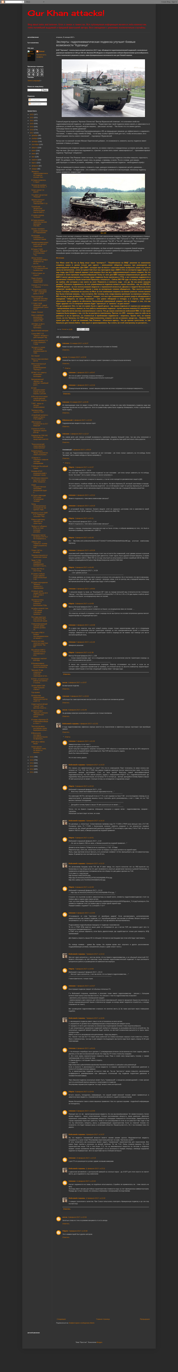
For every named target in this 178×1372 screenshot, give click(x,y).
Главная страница (103, 1319)
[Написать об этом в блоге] (80, 329)
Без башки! (35, 356)
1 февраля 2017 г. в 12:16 (85, 385)
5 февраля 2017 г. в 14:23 (95, 765)
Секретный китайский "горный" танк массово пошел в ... (39, 706)
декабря (35, 135)
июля (34, 151)
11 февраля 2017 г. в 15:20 (86, 1181)
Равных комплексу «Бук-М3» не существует (38, 521)
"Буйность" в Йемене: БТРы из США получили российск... (39, 529)
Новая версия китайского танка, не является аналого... (38, 749)
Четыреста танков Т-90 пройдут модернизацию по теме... (39, 350)
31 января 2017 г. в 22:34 (77, 357)
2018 (32, 130)
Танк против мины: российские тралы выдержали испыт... (39, 728)
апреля (35, 160)
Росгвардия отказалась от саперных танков (38, 237)
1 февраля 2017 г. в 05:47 (85, 372)
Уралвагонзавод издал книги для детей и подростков (39, 244)
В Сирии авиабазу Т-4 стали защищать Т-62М (39, 342)
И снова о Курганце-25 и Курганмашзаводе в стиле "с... (39, 721)
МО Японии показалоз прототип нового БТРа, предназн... (39, 480)
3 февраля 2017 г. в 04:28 (85, 550)
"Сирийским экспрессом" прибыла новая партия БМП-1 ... (38, 209)
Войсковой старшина (70, 724)
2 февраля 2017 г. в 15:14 (85, 495)
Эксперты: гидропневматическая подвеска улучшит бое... (39, 174)
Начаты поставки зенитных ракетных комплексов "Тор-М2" (39, 644)
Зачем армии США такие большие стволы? (38, 687)
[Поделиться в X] (83, 329)
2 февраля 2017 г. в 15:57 (77, 682)
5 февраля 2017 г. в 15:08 (78, 1231)
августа (35, 148)
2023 (32, 114)
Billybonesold (67, 420)
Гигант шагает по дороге (37, 191)
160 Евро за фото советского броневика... (38, 326)
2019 (32, 127)
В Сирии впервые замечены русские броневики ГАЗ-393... (39, 223)
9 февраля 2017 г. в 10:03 (84, 1092)
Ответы (67, 368)
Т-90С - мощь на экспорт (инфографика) (38, 405)
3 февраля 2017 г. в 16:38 (85, 625)
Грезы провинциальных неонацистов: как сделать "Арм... (38, 507)
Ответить (65, 350)
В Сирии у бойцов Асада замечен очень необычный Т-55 (39, 576)
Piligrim (71, 467)
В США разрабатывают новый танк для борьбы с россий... (39, 391)
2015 (32, 760)
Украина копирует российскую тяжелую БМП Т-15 (39, 201)
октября (35, 141)
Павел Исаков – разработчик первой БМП (37, 280)
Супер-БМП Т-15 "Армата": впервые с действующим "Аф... (39, 335)
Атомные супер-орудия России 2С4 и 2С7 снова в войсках (39, 594)
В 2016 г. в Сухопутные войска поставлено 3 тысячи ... (39, 681)
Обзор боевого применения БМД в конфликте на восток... (39, 260)
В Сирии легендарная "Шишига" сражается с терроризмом (39, 585)
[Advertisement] (117, 1297)
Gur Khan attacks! (66, 13)
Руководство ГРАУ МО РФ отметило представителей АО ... (39, 438)
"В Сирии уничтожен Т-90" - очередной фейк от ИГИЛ (39, 292)
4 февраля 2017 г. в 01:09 (77, 710)
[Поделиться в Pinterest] (88, 329)
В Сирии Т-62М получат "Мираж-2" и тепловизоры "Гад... (39, 252)
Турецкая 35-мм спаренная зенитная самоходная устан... (39, 673)
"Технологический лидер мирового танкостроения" (38, 446)
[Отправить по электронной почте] (78, 329)
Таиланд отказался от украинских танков (39, 556)
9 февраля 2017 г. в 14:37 (95, 1134)
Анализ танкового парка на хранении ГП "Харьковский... (39, 231)
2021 (32, 120)
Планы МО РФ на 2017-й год (37, 570)
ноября (35, 138)
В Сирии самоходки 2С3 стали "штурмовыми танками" (38, 498)
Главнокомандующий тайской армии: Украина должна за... (39, 626)
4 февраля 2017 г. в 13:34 (77, 1217)
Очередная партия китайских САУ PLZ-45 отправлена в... (39, 537)
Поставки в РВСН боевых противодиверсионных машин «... (39, 635)
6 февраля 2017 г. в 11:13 (95, 863)
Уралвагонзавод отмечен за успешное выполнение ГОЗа (39, 602)
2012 (32, 769)
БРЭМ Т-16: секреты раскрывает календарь (39, 374)
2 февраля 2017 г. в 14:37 (84, 467)
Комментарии (35, 104)
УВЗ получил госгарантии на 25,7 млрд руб (39, 424)
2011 (32, 772)
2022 (32, 118)
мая (33, 157)
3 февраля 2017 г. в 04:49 (84, 567)
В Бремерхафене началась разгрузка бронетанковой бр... (39, 665)
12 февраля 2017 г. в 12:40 (95, 1198)
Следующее (61, 1319)
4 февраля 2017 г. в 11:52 (88, 724)
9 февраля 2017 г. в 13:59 (85, 1111)
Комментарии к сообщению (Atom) (81, 1323)
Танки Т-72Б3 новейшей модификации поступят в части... (39, 563)
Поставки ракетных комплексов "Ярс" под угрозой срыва (39, 619)
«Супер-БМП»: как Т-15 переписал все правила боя (39, 268)
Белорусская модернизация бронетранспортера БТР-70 (39, 698)
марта (34, 163)
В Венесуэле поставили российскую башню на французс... (39, 736)
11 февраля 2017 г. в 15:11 (95, 1168)
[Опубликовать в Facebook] (85, 329)
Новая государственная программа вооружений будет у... (39, 488)
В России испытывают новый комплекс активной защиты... (39, 398)
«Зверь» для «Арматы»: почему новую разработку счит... (39, 544)
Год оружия (35, 692)
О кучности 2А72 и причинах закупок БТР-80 (38, 430)
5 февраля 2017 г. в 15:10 (84, 786)
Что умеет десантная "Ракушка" (39, 196)
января (34, 169)
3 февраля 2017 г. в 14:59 (84, 604)
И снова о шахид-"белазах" (37, 216)
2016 (32, 757)
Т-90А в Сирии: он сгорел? (38, 274)
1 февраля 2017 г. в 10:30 (82, 420)
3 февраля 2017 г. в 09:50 (85, 589)
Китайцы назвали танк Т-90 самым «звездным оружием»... (39, 611)
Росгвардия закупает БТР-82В (39, 659)
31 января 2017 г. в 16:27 (79, 343)
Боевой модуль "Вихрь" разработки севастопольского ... (39, 453)
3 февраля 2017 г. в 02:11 (84, 518)
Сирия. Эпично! (37, 312)
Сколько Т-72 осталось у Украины (39, 286)
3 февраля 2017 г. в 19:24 (79, 696)
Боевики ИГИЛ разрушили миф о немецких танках (39, 473)
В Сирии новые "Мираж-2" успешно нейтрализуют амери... (39, 713)
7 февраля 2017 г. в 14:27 (85, 986)
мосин (64, 357)
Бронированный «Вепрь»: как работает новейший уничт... (39, 382)
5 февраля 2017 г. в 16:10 (95, 821)
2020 (32, 123)
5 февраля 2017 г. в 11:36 (84, 652)
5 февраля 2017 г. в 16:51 (84, 838)
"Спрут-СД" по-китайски (36, 551)
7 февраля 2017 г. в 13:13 (95, 954)
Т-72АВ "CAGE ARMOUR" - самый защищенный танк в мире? (39, 306)
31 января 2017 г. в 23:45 (79, 402)
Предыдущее (145, 1319)
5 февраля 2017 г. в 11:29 (85, 642)
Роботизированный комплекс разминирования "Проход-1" (38, 366)
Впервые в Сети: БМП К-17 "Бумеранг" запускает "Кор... (39, 514)
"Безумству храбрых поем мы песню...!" (39, 186)
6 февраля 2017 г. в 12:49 (84, 887)
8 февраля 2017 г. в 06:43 (85, 1048)
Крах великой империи (39, 331)
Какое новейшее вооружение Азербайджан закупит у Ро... (37, 318)
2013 (32, 766)
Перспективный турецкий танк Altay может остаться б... (39, 298)
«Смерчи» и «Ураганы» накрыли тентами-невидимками (39, 460)
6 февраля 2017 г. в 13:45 (85, 913)
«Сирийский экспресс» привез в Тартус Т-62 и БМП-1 (39, 417)
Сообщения (35, 100)
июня (34, 154)
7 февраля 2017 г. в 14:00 (84, 969)
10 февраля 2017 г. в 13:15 (86, 1158)
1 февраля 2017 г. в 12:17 (79, 434)
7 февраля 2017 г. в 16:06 (95, 1018)
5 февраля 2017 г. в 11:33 (85, 741)
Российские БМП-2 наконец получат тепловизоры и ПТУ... (38, 652)
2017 (32, 133)
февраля (35, 166)
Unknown (65, 343)
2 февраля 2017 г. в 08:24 (81, 450)
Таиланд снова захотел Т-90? (37, 411)
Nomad (41, 51)
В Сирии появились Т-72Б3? (38, 181)
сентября (35, 144)
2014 (32, 763)
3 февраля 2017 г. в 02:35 (84, 538)
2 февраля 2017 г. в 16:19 (85, 506)
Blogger (99, 1342)
